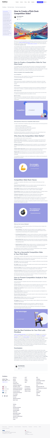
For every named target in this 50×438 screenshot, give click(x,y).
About (26, 377)
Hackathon (38, 392)
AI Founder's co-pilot (16, 386)
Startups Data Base (39, 383)
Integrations (15, 395)
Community (38, 395)
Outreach (14, 404)
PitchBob (37, 334)
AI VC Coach (15, 382)
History (26, 379)
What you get (15, 417)
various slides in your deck (32, 43)
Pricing (14, 419)
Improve (14, 379)
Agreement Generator (17, 398)
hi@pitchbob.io (5, 382)
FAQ (37, 385)
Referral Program (28, 389)
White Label (15, 411)
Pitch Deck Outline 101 (40, 386)
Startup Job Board (16, 414)
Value (26, 382)
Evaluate (14, 380)
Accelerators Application (17, 385)
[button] (17, 2)
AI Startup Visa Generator (17, 392)
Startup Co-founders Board (17, 416)
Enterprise (15, 377)
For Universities (27, 386)
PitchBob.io (4, 376)
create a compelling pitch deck (24, 42)
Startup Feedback (16, 410)
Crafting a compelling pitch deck (20, 334)
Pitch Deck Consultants (17, 407)
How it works (38, 382)
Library (37, 389)
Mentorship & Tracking (17, 413)
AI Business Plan (16, 383)
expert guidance (26, 336)
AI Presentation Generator (17, 389)
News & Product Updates (40, 380)
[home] (4, 2)
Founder (26, 380)
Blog (37, 377)
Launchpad (38, 379)
